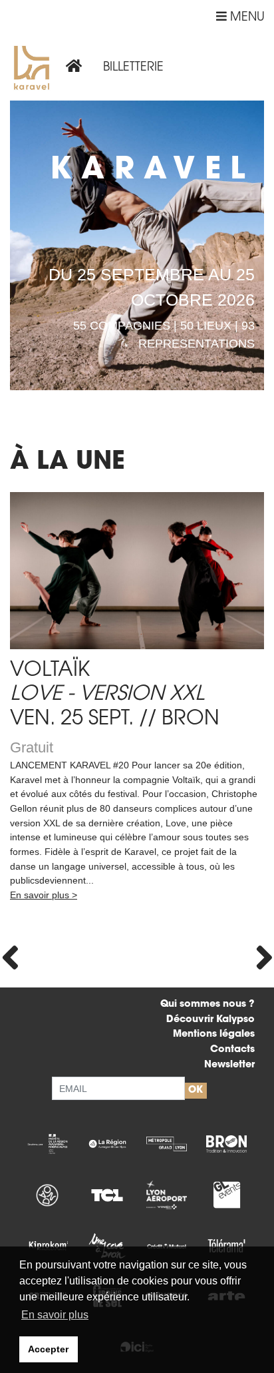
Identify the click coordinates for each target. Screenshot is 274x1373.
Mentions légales (214, 1034)
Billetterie (133, 69)
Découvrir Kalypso (210, 1020)
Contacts (232, 1050)
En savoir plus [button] (54, 1314)
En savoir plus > (43, 895)
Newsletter (229, 1065)
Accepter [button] (48, 1349)
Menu (246, 18)
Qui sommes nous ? (207, 1004)
